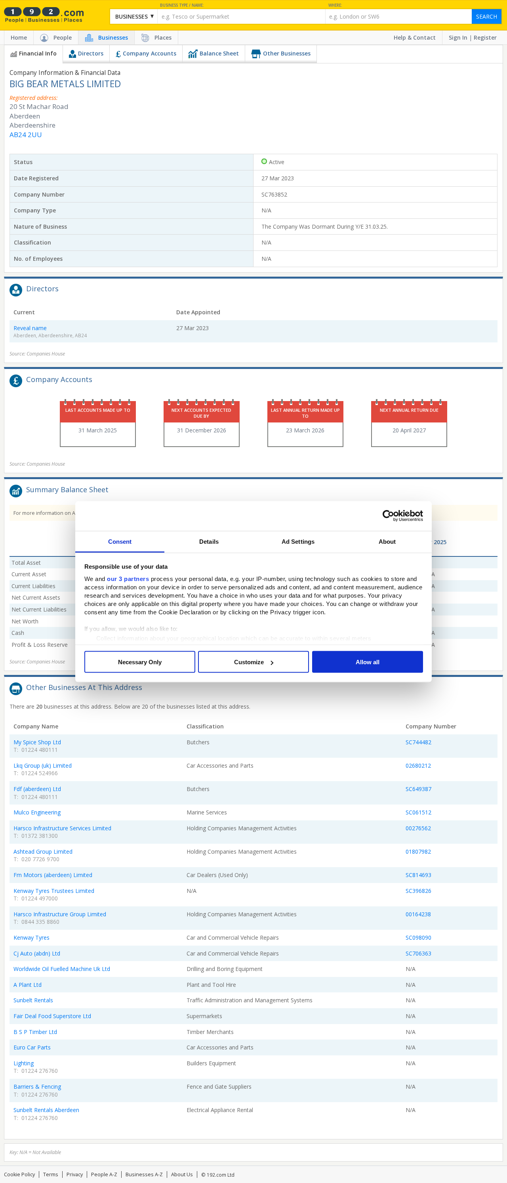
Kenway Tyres (31, 937)
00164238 (418, 914)
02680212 (418, 765)
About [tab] (387, 541)
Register (485, 37)
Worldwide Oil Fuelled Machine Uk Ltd (61, 969)
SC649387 (418, 789)
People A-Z (104, 1174)
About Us (182, 1174)
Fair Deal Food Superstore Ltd (52, 1016)
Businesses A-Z (144, 1174)
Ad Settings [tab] (298, 541)
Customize (249, 662)
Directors (90, 53)
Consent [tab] (120, 541)
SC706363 (418, 953)
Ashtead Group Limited (42, 851)
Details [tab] (209, 541)
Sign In (458, 37)
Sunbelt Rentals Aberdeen (46, 1110)
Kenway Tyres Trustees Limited (53, 890)
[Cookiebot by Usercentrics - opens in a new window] (388, 516)
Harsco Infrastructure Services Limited (62, 828)
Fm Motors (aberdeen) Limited (52, 875)
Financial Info (38, 53)
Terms (50, 1174)
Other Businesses (287, 53)
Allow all (367, 662)
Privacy (75, 1174)
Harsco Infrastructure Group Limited (59, 914)
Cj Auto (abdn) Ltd (36, 953)
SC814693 (418, 875)
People (62, 37)
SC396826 (418, 890)
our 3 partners (128, 578)
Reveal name (30, 328)
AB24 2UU (26, 134)
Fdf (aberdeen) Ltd (37, 789)
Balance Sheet (219, 53)
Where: (335, 5)
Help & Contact (415, 37)
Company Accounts (149, 53)
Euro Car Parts (32, 1047)
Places (163, 37)
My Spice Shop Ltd (37, 742)
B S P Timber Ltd (35, 1032)
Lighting (23, 1063)
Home (19, 37)
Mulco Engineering (37, 812)
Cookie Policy (19, 1174)
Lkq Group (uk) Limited (42, 765)
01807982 (418, 851)
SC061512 (418, 812)
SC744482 (418, 742)
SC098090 (418, 937)
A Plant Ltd (27, 984)
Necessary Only (140, 662)
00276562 (418, 828)
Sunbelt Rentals (33, 1000)
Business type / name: (182, 5)
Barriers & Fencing (37, 1086)
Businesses (113, 37)
